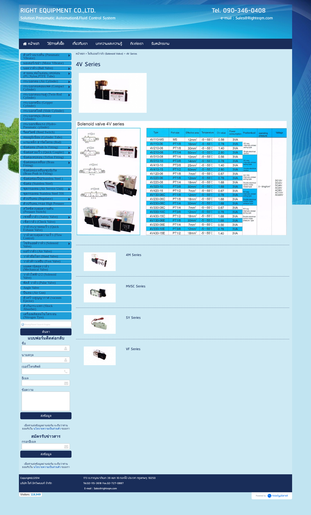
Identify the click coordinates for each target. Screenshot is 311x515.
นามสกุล (28, 355)
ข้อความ (27, 390)
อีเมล (25, 378)
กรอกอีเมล (29, 441)
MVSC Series (135, 286)
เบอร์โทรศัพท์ (31, 366)
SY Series (133, 318)
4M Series (133, 255)
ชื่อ (24, 343)
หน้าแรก (80, 53)
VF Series (133, 349)
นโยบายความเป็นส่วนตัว (47, 428)
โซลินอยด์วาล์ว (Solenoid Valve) (105, 53)
